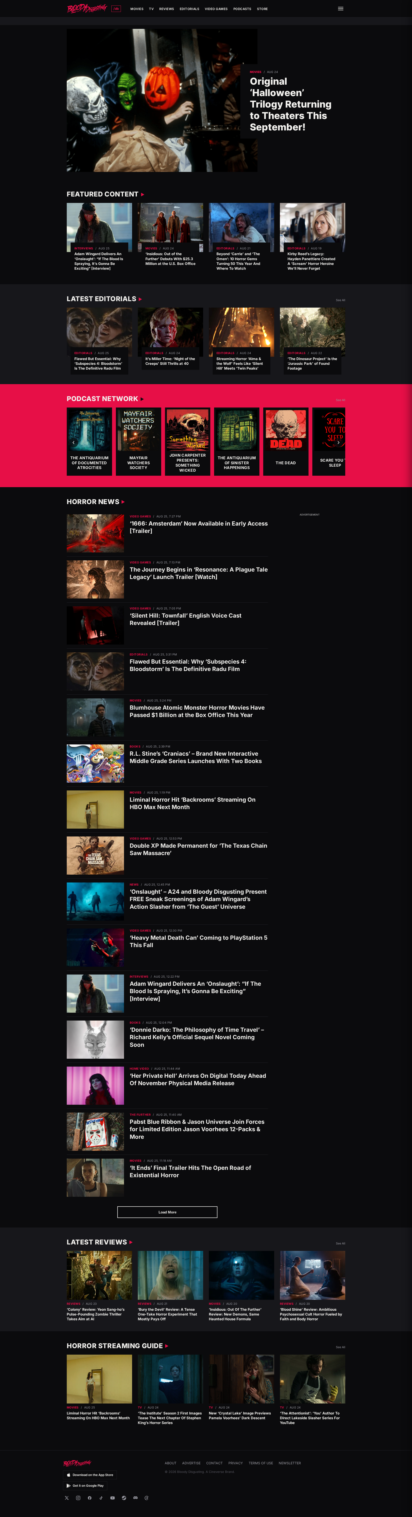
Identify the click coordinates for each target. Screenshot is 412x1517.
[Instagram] (78, 1498)
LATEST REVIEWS (97, 1242)
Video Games (216, 9)
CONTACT (214, 1463)
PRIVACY (235, 1463)
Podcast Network (102, 399)
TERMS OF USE (261, 1463)
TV (151, 9)
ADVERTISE (191, 1463)
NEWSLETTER (290, 1463)
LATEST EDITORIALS (101, 299)
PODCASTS (242, 9)
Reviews (166, 9)
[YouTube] (112, 1498)
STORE (262, 9)
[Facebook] (89, 1498)
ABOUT (170, 1463)
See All (340, 300)
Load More (167, 1212)
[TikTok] (101, 1498)
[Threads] (147, 1498)
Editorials (189, 9)
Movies (136, 9)
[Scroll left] (73, 442)
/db (116, 8)
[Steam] (124, 1498)
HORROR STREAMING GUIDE (115, 1346)
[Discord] (135, 1498)
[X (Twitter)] (67, 1498)
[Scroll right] (338, 442)
